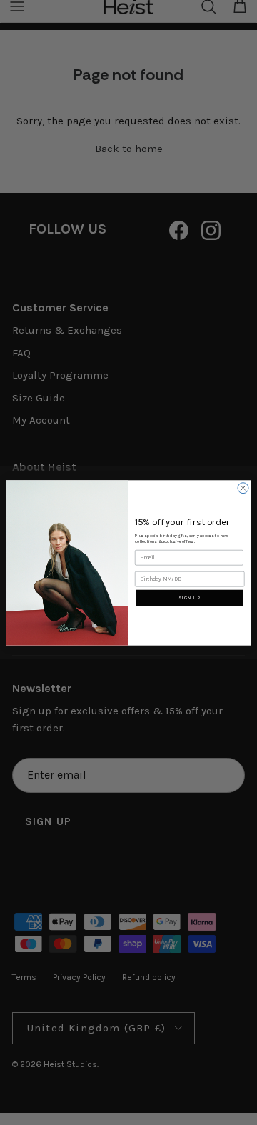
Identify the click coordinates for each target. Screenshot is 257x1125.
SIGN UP (189, 598)
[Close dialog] (243, 487)
